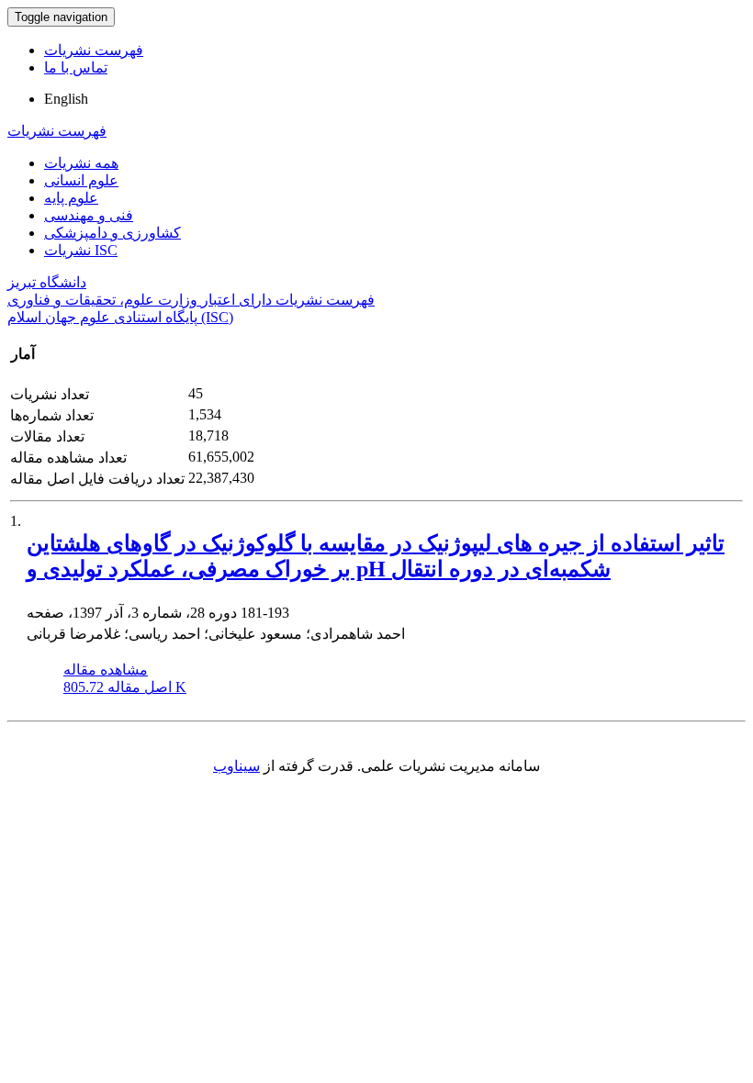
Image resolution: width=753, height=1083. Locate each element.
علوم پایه (71, 198)
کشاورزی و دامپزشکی (112, 232)
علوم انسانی (81, 180)
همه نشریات (81, 163)
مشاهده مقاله (105, 669)
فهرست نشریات (93, 50)
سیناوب (236, 766)
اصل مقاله (124, 687)
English (66, 98)
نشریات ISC (81, 250)
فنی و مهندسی (88, 215)
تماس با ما (75, 67)
